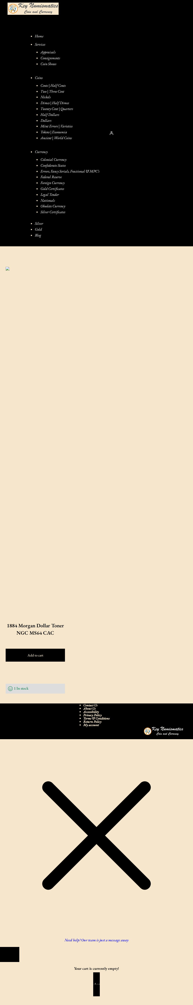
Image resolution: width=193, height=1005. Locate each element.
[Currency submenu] (53, 152)
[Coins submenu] (48, 78)
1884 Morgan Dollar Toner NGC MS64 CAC (35, 629)
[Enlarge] (177, 732)
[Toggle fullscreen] (13, 997)
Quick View (35, 673)
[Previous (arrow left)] (4, 1003)
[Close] (9, 954)
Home (4, 256)
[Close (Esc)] (32, 997)
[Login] (111, 133)
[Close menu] (36, 27)
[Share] (22, 997)
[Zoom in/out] (4, 997)
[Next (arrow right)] (13, 1003)
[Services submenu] (50, 44)
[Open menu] (15, 133)
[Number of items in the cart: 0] (127, 133)
